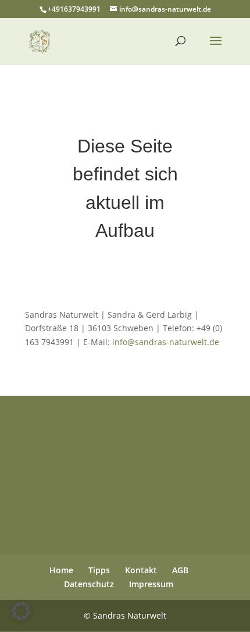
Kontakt (141, 570)
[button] (21, 611)
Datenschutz (89, 584)
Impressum (151, 584)
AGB (180, 570)
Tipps (99, 570)
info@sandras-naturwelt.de (165, 341)
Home (61, 570)
